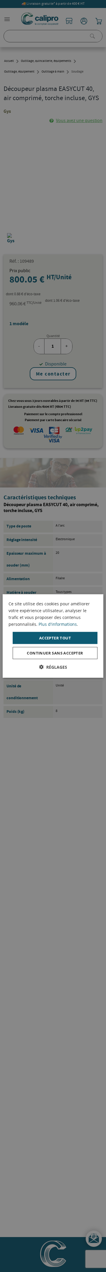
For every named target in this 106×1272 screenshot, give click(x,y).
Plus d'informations (58, 624)
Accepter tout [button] (55, 637)
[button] (53, 667)
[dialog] (53, 636)
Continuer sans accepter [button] (55, 653)
